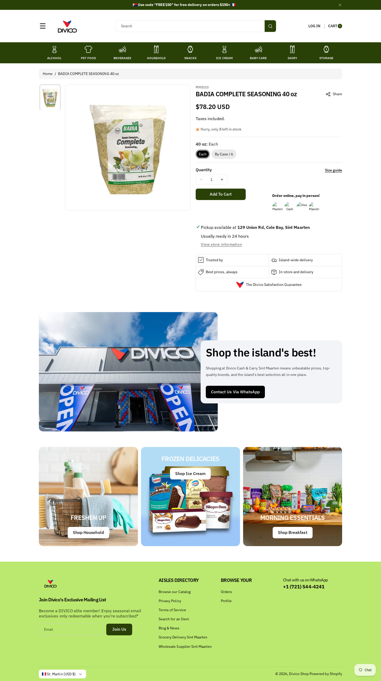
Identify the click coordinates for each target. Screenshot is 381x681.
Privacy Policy (170, 601)
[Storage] (326, 49)
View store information (221, 244)
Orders (226, 591)
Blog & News (169, 628)
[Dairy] (292, 49)
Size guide (333, 170)
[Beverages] (122, 49)
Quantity (204, 169)
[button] (43, 26)
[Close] (340, 5)
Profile (226, 601)
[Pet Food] (88, 49)
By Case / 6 (224, 154)
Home (48, 73)
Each (203, 154)
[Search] (270, 26)
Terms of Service (172, 610)
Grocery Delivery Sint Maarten (183, 637)
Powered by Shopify (325, 673)
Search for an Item (174, 619)
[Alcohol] (54, 49)
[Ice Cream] (224, 49)
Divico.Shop (299, 673)
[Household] (156, 49)
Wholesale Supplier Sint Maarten (185, 646)
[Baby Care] (258, 49)
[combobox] (196, 26)
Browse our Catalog (174, 591)
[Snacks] (190, 49)
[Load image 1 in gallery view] (50, 97)
